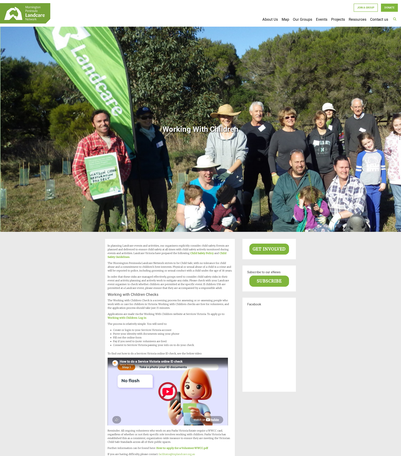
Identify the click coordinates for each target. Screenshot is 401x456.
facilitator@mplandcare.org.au (177, 454)
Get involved (269, 249)
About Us (270, 19)
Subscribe (269, 281)
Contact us (379, 19)
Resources (357, 19)
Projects (338, 19)
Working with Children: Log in (127, 317)
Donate (389, 7)
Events (321, 19)
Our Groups (302, 19)
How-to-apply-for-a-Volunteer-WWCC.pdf (182, 448)
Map (285, 19)
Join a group (365, 7)
